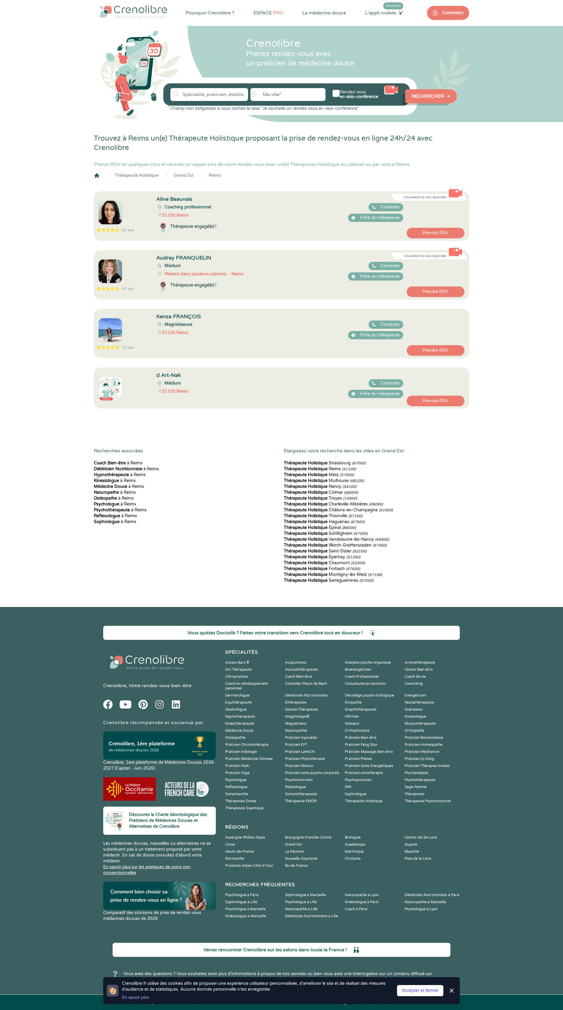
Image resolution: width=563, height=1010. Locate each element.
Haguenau (324, 521)
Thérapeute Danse (240, 801)
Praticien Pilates (358, 759)
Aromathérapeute (420, 662)
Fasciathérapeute (419, 702)
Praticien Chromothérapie (247, 745)
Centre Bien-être (419, 669)
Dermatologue (237, 695)
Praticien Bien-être (361, 738)
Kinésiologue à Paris (362, 902)
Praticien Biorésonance (424, 738)
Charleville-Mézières (333, 504)
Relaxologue (295, 787)
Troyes (320, 498)
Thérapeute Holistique (137, 175)
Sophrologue (355, 794)
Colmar (321, 492)
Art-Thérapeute (238, 669)
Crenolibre (114, 686)
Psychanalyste (416, 773)
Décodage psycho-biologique (369, 695)
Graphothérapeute (361, 709)
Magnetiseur (296, 723)
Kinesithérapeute (239, 723)
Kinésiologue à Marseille (245, 916)
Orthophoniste (357, 731)
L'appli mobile (383, 12)
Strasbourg (325, 463)
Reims (215, 175)
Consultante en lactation (365, 684)
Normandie (234, 858)
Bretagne (353, 837)
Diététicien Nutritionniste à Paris (432, 895)
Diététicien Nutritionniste (306, 695)
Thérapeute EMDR (301, 801)
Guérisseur (414, 709)
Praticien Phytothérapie (305, 759)
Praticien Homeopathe (423, 745)
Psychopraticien (358, 780)
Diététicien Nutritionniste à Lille (311, 916)
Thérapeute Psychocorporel (428, 801)
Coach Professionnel (362, 677)
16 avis (128, 347)
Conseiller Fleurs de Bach (306, 684)
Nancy (320, 486)
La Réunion (294, 851)
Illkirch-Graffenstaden (335, 545)
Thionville (323, 515)
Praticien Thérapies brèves (427, 766)
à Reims (118, 463)
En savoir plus (135, 997)
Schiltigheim (326, 533)
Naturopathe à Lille (301, 909)
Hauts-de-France (239, 851)
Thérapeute (414, 794)
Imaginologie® (297, 716)
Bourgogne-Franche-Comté (308, 837)
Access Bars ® (237, 662)
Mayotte (412, 851)
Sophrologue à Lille (241, 902)
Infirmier (352, 716)
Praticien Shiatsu (299, 766)
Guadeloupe (355, 844)
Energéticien (415, 695)
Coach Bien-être (298, 677)
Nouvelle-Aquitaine (301, 858)
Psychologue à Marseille (245, 909)
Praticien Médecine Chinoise (249, 759)
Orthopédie (414, 731)
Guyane (411, 844)
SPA (348, 787)
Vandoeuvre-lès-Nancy (336, 539)
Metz (319, 474)
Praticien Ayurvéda (301, 738)
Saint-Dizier (325, 551)
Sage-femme (416, 787)
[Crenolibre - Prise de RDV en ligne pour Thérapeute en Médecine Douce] (133, 11)
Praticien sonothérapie (364, 773)
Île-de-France (296, 866)
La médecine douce (324, 13)
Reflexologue (236, 787)
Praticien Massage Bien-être (369, 752)
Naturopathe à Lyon (362, 895)
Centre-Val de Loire (421, 837)
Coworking (414, 684)
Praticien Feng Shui (361, 745)
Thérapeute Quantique (244, 808)
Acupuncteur (296, 662)
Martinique (354, 851)
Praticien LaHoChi (300, 752)
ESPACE (268, 13)
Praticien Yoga (237, 773)
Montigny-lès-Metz (333, 574)
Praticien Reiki (237, 766)
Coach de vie (415, 677)
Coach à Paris (356, 909)
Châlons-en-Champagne (338, 509)
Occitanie (353, 858)
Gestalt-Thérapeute (301, 709)
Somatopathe (236, 794)
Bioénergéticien (358, 669)
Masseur (352, 723)
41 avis (128, 289)
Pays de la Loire (418, 858)
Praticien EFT (296, 745)
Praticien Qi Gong (419, 759)
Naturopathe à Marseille (425, 902)
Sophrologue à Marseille (305, 895)
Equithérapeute (238, 702)
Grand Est (184, 175)
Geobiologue (236, 709)
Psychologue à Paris (242, 895)
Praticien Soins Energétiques (369, 766)
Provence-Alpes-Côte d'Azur (249, 866)
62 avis (128, 230)
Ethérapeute (295, 702)
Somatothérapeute (301, 794)
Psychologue (235, 780)
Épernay (322, 556)
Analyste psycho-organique (368, 662)
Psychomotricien (299, 780)
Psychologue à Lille (301, 902)
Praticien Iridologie (241, 752)
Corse (230, 844)
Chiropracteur (237, 677)
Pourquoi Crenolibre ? (210, 13)
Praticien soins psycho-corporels (312, 773)
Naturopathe (296, 731)
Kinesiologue (415, 716)
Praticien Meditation (422, 752)
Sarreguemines (329, 580)
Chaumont (324, 562)
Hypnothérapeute (240, 716)
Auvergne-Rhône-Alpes (245, 837)
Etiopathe (353, 702)
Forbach (322, 568)
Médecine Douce (239, 731)
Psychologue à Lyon (421, 909)
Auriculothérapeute (301, 669)
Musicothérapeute (420, 723)
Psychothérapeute (420, 780)
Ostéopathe (235, 738)
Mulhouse (324, 480)
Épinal (320, 527)
